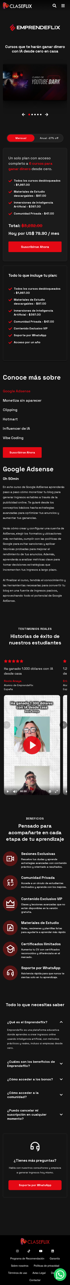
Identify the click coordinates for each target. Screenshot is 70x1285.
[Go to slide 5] (40, 114)
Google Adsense (16, 391)
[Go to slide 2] (32, 114)
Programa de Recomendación (27, 1258)
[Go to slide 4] (38, 114)
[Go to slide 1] (29, 114)
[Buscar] (54, 5)
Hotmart (10, 419)
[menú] (63, 5)
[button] (35, 82)
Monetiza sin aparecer (22, 400)
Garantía (55, 1258)
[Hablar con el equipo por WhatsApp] (60, 1274)
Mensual (20, 138)
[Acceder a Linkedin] (53, 1251)
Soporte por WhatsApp (35, 1185)
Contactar (35, 1280)
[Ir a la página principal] (17, 5)
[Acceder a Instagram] (17, 1251)
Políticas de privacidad (46, 1265)
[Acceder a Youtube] (40, 1251)
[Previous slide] (23, 114)
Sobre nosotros (19, 1265)
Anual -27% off (49, 138)
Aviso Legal (39, 1273)
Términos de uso (17, 1273)
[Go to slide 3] (35, 114)
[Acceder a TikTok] (29, 1251)
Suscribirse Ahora (35, 247)
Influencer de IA (16, 428)
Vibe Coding (13, 437)
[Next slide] (47, 114)
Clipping (10, 409)
